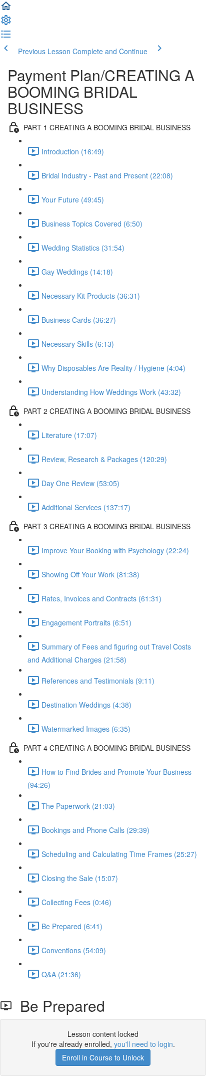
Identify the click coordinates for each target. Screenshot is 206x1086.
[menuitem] (6, 23)
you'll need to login (143, 1044)
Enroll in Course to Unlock (103, 1057)
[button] (6, 9)
